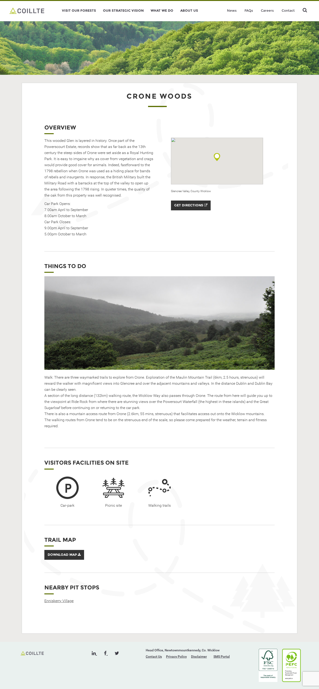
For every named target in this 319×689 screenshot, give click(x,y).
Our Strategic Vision (123, 10)
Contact (288, 10)
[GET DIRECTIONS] (191, 209)
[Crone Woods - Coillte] (26, 10)
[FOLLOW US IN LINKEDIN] (94, 653)
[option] (159, 323)
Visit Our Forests (79, 10)
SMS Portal (221, 656)
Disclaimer (199, 656)
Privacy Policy (176, 656)
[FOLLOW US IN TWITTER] (117, 653)
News (232, 10)
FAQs (249, 10)
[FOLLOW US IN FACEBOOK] (106, 653)
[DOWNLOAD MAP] (64, 558)
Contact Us (154, 656)
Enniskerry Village (59, 601)
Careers (267, 10)
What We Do (162, 10)
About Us (189, 10)
